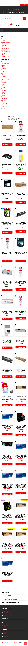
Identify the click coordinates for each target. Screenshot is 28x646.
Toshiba (4, 106)
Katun (3, 78)
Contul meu (6, 625)
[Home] (4, 621)
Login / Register (24, 4)
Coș (4, 622)
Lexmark (4, 82)
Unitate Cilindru (5, 56)
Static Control (5, 103)
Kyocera (4, 81)
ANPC (5, 635)
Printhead (4, 50)
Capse (3, 40)
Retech (4, 95)
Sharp (3, 100)
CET (3, 66)
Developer (4, 43)
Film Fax (4, 47)
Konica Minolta (5, 79)
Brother (4, 62)
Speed (3, 101)
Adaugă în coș (7, 144)
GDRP (5, 633)
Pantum (4, 90)
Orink (3, 87)
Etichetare (4, 45)
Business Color (5, 63)
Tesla (3, 105)
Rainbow (4, 93)
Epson (3, 70)
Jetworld (4, 76)
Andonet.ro (14, 9)
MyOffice (4, 84)
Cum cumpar (6, 611)
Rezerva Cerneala (6, 51)
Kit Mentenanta (5, 48)
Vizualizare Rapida (13, 123)
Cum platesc (6, 612)
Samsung (4, 98)
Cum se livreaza (7, 614)
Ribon (3, 53)
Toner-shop (6, 636)
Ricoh (3, 97)
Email (5, 626)
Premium (4, 92)
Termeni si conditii (8, 615)
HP (3, 73)
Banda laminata (5, 39)
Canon (3, 65)
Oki (3, 86)
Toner (3, 55)
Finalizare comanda (8, 623)
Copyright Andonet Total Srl (10, 642)
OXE (3, 89)
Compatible (4, 68)
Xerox (3, 108)
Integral (4, 74)
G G (3, 71)
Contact (5, 632)
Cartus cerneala (6, 42)
